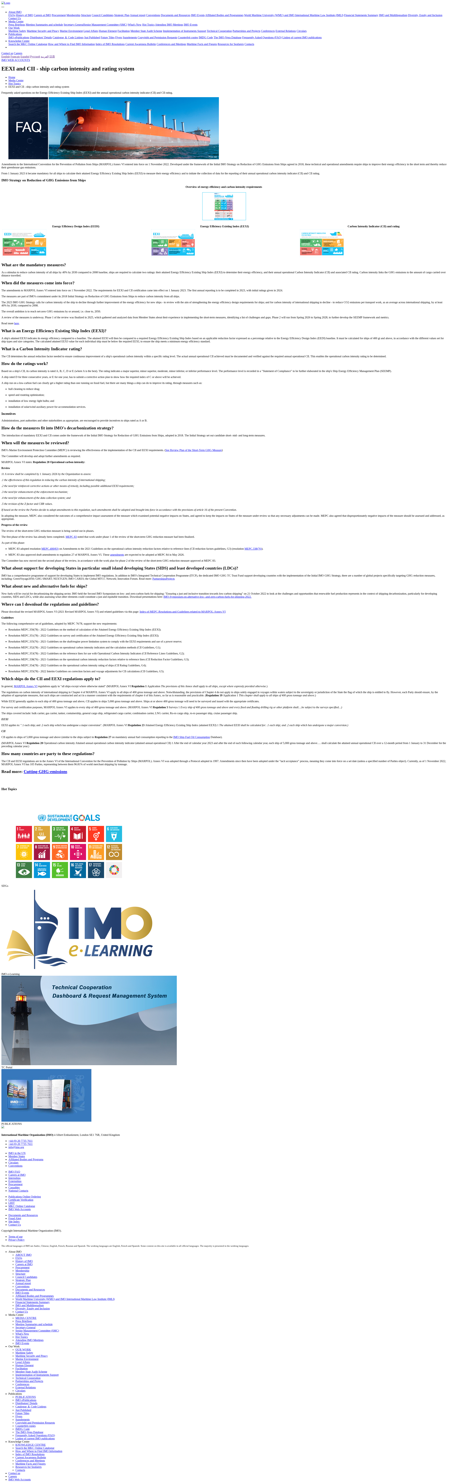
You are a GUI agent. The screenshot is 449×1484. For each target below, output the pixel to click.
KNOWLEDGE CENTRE (30, 1444)
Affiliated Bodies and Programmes (224, 15)
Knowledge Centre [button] (18, 40)
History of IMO (24, 15)
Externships (14, 1181)
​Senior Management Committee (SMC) (105, 24)
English (5, 56)
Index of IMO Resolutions (110, 44)
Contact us (7, 53)
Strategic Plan (121, 15)
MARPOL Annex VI (25, 686)
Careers (18, 53)
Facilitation (124, 30)
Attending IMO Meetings (169, 24)
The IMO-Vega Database (228, 37)
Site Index (14, 1221)
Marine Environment (71, 30)
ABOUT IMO (23, 1254)
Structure (86, 15)
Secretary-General (74, 24)
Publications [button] (15, 34)
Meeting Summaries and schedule (44, 24)
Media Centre (16, 80)
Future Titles (108, 37)
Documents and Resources (175, 15)
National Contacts (18, 1190)
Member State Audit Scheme (146, 30)
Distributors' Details (41, 37)
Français (15, 56)
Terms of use (15, 1236)
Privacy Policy (16, 1239)
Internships (14, 1178)
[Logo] (5, 2)
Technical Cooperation (219, 30)
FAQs (11, 15)
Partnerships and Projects (246, 30)
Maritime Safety (17, 30)
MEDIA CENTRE (25, 1317)
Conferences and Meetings (171, 44)
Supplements (130, 37)
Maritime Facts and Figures (202, 44)
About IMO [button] (15, 12)
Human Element (108, 30)
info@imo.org (16, 1147)
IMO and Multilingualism (393, 15)
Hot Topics (148, 24)
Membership (73, 15)
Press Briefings (16, 24)
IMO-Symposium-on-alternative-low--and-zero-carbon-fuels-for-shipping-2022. (207, 596)
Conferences (268, 30)
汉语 (52, 56)
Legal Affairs (90, 30)
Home (11, 77)
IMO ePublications (18, 37)
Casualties (14, 1187)
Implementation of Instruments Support (184, 30)
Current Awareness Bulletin (140, 44)
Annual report (137, 15)
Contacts (249, 44)
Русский (35, 56)
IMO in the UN (17, 1153)
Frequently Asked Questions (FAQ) (262, 37)
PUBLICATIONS (25, 1396)
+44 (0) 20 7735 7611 (20, 1140)
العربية (45, 56)
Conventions (153, 15)
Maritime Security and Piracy (43, 30)
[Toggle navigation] (2, 7)
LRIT (11, 1202)
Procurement (59, 15)
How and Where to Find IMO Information (71, 44)
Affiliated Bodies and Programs (25, 1159)
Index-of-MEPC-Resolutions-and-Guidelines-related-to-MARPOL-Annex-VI (183, 611)
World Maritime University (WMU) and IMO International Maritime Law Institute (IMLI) (293, 15)
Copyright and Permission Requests (157, 37)
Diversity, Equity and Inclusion (425, 15)
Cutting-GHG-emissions (45, 771)
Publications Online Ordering (24, 1196)
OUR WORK (23, 1349)
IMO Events (198, 15)
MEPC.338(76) (253, 548)
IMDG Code (206, 37)
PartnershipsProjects (163, 578)
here (16, 323)
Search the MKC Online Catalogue (27, 44)
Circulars (302, 30)
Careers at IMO (42, 15)
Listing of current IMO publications (302, 37)
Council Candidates (102, 15)
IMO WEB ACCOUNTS (15, 60)
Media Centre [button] (16, 21)
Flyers (118, 37)
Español (25, 56)
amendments (117, 554)
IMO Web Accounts (19, 1209)
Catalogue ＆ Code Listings (68, 37)
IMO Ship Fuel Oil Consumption (191, 737)
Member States (16, 1156)
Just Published (92, 37)
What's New (135, 24)
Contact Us (14, 18)
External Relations (286, 30)
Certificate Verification (20, 1199)
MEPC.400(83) (50, 548)
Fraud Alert (14, 1218)
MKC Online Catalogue (21, 1206)
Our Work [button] (14, 27)
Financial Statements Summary (361, 15)
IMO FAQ (14, 1171)
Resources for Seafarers (231, 44)
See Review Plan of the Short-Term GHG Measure (193, 450)
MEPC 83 (71, 536)
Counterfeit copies (188, 37)
